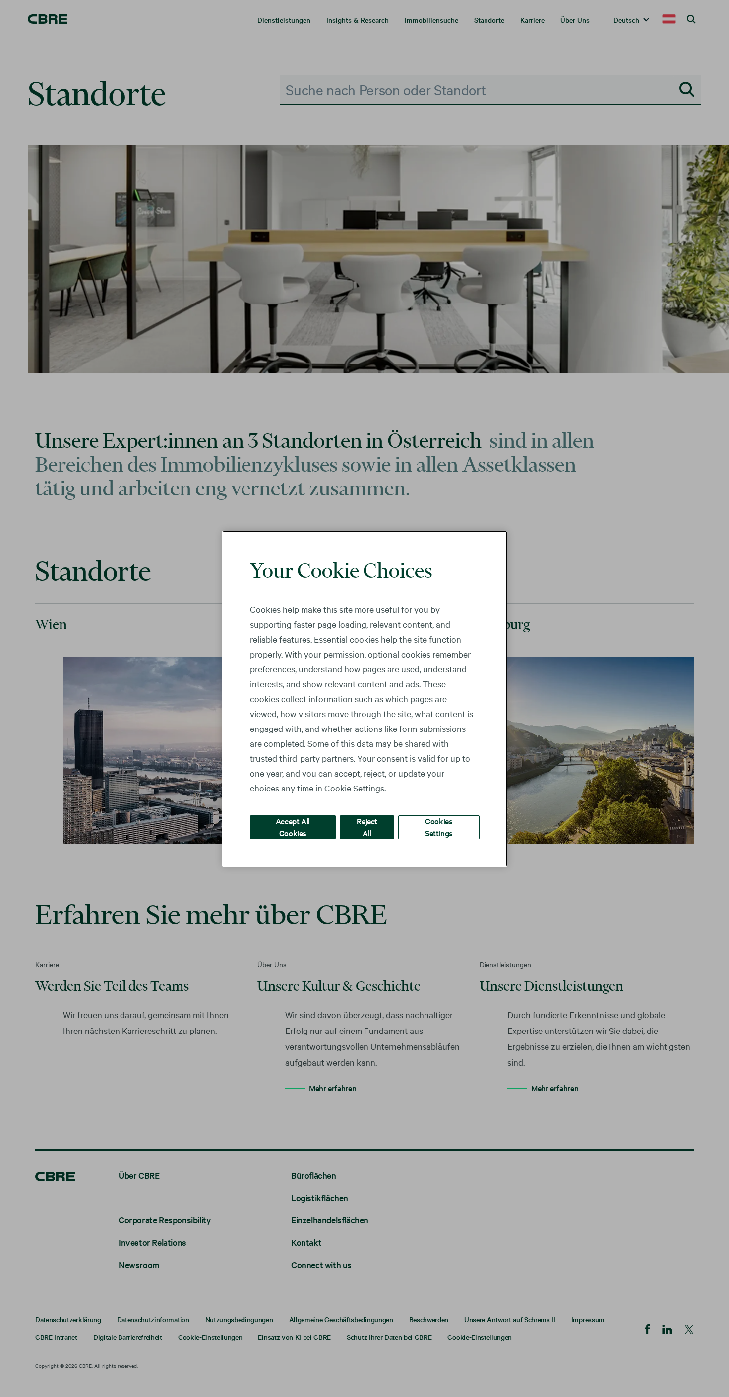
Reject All (367, 826)
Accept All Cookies (293, 826)
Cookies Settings (439, 826)
